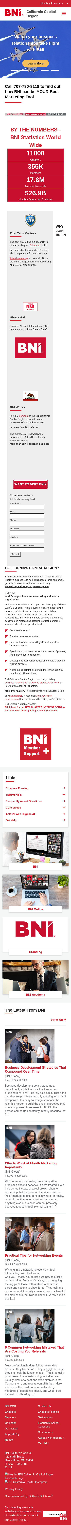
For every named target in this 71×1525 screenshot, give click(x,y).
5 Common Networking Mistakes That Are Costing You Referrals (34, 1349)
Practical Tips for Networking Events (34, 1255)
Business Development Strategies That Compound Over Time (35, 1069)
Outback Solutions (41, 1496)
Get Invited (11, 1428)
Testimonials (14, 795)
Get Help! (11, 820)
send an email (12, 699)
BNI (35, 866)
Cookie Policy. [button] (18, 1519)
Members (10, 1417)
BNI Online (35, 909)
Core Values (13, 807)
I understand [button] (55, 1514)
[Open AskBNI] (63, 1517)
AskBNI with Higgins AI (20, 814)
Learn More (36, 63)
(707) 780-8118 (43, 695)
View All (57, 1020)
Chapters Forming (17, 788)
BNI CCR (10, 1406)
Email (8, 1467)
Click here (53, 682)
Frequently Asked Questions (24, 801)
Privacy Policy (14, 1489)
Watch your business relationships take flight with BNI (35, 43)
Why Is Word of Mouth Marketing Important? (31, 1165)
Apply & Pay (12, 1434)
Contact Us (44, 1406)
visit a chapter (15, 695)
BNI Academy (35, 994)
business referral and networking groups (26, 682)
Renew (9, 1439)
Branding (35, 952)
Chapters (10, 1412)
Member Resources (51, 3)
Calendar (10, 1423)
